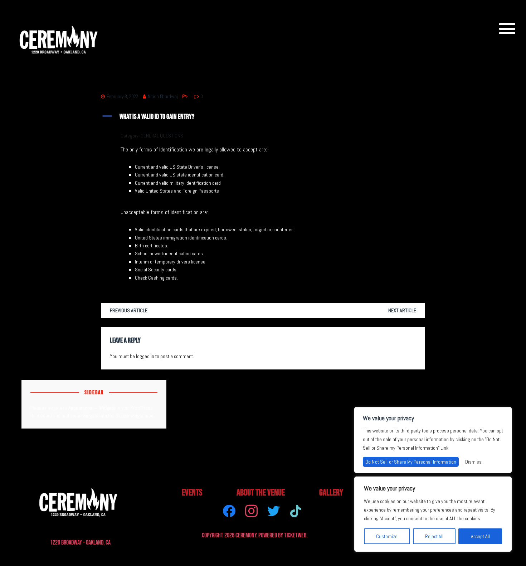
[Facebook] (229, 510)
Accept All (480, 536)
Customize (387, 536)
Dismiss (473, 462)
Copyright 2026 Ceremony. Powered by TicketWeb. (254, 535)
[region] (433, 514)
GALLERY (331, 492)
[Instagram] (251, 510)
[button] (263, 116)
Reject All (434, 536)
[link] (504, 28)
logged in (145, 356)
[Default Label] (296, 510)
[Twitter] (273, 510)
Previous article (128, 310)
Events (192, 492)
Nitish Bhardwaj (163, 96)
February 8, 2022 (122, 96)
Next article (402, 310)
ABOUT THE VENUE (261, 492)
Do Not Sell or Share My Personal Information (410, 462)
